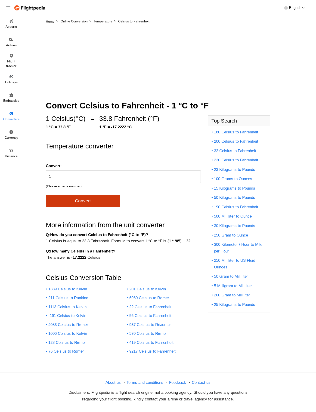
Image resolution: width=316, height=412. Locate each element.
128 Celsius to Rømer (67, 342)
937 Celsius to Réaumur (150, 325)
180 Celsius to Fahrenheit (236, 132)
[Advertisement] (158, 60)
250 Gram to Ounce (231, 235)
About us (113, 382)
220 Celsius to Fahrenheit (236, 160)
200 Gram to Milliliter (232, 295)
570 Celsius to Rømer (148, 333)
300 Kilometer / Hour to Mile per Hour (238, 247)
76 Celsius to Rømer (66, 351)
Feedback (177, 382)
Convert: (54, 166)
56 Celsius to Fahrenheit (150, 316)
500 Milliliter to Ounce (233, 216)
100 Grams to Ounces (233, 179)
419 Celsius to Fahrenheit (151, 342)
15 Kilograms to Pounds (234, 188)
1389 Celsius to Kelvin (67, 289)
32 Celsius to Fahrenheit (235, 151)
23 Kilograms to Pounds (234, 169)
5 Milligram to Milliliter (233, 286)
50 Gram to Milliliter (231, 276)
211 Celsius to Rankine (68, 298)
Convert (83, 200)
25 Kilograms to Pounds (234, 304)
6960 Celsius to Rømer (149, 298)
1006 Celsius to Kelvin (67, 333)
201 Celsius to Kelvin (147, 289)
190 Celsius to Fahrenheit (236, 207)
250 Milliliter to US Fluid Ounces (234, 263)
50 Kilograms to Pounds (234, 197)
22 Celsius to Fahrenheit (150, 307)
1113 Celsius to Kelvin (67, 307)
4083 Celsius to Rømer (68, 325)
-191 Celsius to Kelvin (67, 316)
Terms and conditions (145, 382)
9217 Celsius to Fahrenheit (152, 351)
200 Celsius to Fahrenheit (236, 141)
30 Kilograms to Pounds (234, 226)
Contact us (201, 382)
